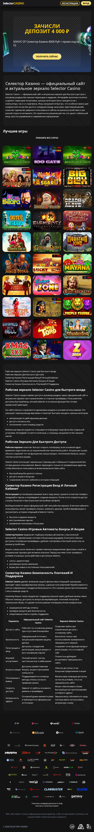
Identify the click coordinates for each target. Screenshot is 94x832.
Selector (13, 3)
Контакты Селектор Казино (47, 806)
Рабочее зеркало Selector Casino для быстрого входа (30, 371)
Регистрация (70, 3)
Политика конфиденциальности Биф (47, 803)
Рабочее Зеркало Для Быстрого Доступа (24, 374)
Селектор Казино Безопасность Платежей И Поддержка (32, 384)
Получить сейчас (47, 56)
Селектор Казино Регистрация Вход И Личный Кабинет (31, 377)
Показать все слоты (47, 137)
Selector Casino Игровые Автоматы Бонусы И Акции (30, 381)
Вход (86, 3)
